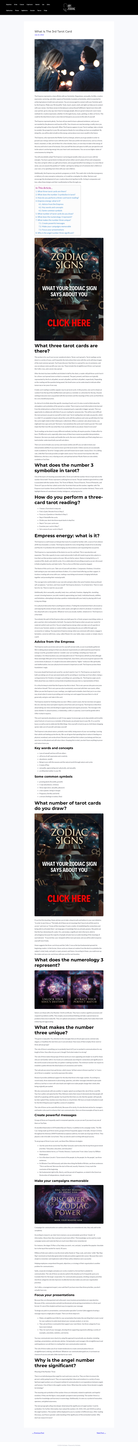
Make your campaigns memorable (56, 226)
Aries (15, 4)
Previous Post (38, 1433)
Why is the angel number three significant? (56, 233)
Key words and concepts (52, 207)
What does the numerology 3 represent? (55, 217)
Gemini (37, 4)
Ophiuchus (9, 10)
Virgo (45, 10)
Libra (48, 4)
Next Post (101, 1433)
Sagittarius (24, 10)
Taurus (39, 10)
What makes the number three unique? (54, 220)
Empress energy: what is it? (49, 201)
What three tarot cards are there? (52, 191)
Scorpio (32, 10)
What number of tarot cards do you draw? (55, 214)
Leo (43, 4)
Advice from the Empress (52, 204)
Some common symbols (52, 210)
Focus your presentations (53, 229)
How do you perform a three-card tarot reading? (58, 198)
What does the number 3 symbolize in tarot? (56, 194)
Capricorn (30, 4)
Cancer (22, 4)
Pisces (17, 10)
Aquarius (8, 4)
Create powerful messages (53, 223)
